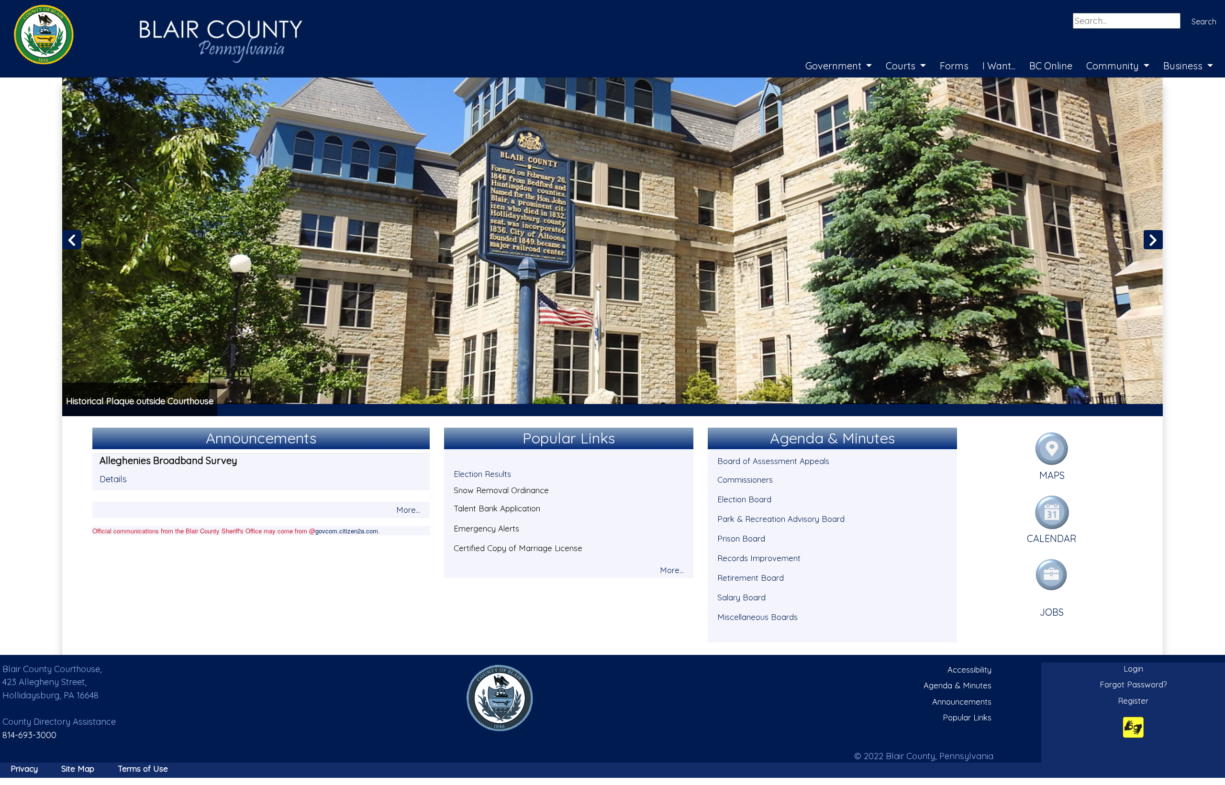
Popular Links (967, 717)
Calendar (1052, 538)
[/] (500, 698)
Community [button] (1113, 66)
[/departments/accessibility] (1133, 727)
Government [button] (834, 66)
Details (113, 479)
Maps (1052, 475)
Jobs (1052, 612)
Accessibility (969, 669)
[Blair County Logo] (148, 10)
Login (1133, 668)
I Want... (998, 66)
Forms (954, 66)
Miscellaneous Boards (757, 617)
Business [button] (1184, 66)
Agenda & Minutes (957, 685)
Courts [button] (902, 66)
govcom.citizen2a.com (346, 530)
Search (1204, 21)
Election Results (482, 474)
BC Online (1050, 66)
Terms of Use (143, 768)
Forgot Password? (1133, 684)
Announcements (961, 702)
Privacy (24, 768)
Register (1133, 701)
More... (408, 510)
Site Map (77, 768)
